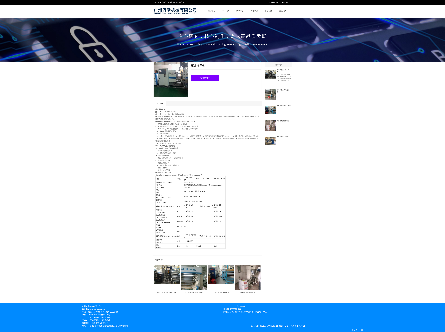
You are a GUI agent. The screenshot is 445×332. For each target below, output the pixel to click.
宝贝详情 (159, 103)
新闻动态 (268, 11)
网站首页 (211, 11)
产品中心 (240, 11)
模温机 (182, 114)
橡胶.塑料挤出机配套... (284, 136)
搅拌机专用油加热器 (283, 121)
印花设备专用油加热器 (284, 105)
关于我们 (225, 11)
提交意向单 (205, 78)
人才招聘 (254, 11)
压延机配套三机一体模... (283, 71)
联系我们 (282, 11)
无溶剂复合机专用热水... (283, 91)
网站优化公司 (357, 330)
